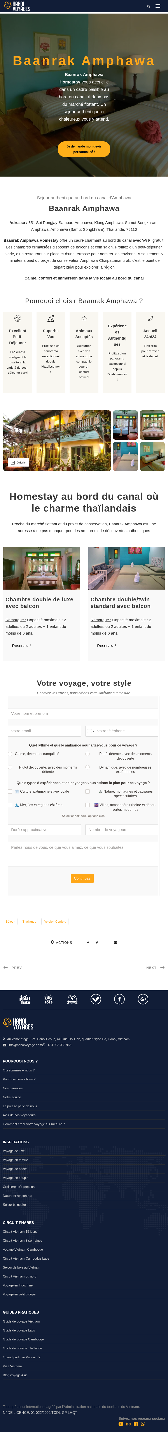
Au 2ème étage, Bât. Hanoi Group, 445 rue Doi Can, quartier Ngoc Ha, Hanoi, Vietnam (68, 1039)
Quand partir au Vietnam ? (21, 1357)
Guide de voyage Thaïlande (22, 1348)
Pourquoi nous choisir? (19, 1079)
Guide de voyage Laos (19, 1330)
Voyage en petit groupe (19, 1294)
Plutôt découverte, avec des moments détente (48, 769)
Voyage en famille (15, 1160)
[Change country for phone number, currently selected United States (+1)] (90, 731)
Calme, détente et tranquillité (37, 754)
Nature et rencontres (17, 1196)
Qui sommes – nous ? (19, 1070)
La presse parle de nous (20, 1106)
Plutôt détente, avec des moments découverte (125, 756)
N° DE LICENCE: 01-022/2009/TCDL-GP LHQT (40, 1413)
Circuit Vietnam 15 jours (20, 1231)
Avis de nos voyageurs (19, 1115)
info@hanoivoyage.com (25, 1045)
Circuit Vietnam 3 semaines (22, 1240)
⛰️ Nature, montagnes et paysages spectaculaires (125, 794)
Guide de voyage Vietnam (21, 1321)
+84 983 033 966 (59, 1045)
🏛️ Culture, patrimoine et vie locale (42, 791)
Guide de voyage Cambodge (23, 1339)
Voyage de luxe (14, 1151)
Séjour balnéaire (14, 1204)
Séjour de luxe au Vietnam (21, 1267)
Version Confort (55, 921)
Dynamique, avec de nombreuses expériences (125, 769)
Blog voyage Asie (15, 1375)
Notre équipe (12, 1097)
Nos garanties (13, 1088)
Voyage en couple (15, 1178)
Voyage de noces (15, 1169)
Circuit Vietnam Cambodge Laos (26, 1258)
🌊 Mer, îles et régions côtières (38, 805)
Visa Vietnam (12, 1366)
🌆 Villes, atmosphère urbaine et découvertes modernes (125, 807)
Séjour (10, 921)
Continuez (82, 878)
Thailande (29, 921)
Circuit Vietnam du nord (19, 1276)
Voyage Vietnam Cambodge (23, 1249)
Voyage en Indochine (18, 1285)
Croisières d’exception (19, 1187)
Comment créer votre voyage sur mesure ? (34, 1124)
